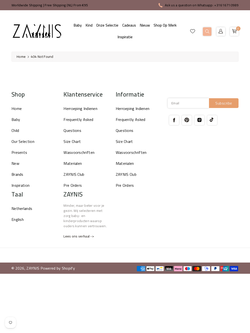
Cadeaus (129, 25)
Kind (89, 25)
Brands (17, 174)
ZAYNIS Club (73, 174)
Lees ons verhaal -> (78, 236)
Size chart (72, 141)
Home (21, 56)
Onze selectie (107, 25)
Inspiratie (125, 36)
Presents (19, 152)
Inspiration (20, 185)
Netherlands (21, 208)
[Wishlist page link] (192, 31)
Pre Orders (72, 185)
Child (15, 130)
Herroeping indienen (80, 108)
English (17, 219)
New (15, 163)
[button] (207, 31)
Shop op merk (165, 25)
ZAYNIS (32, 268)
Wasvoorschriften (78, 152)
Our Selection (22, 141)
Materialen (72, 163)
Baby (77, 25)
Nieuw (145, 25)
